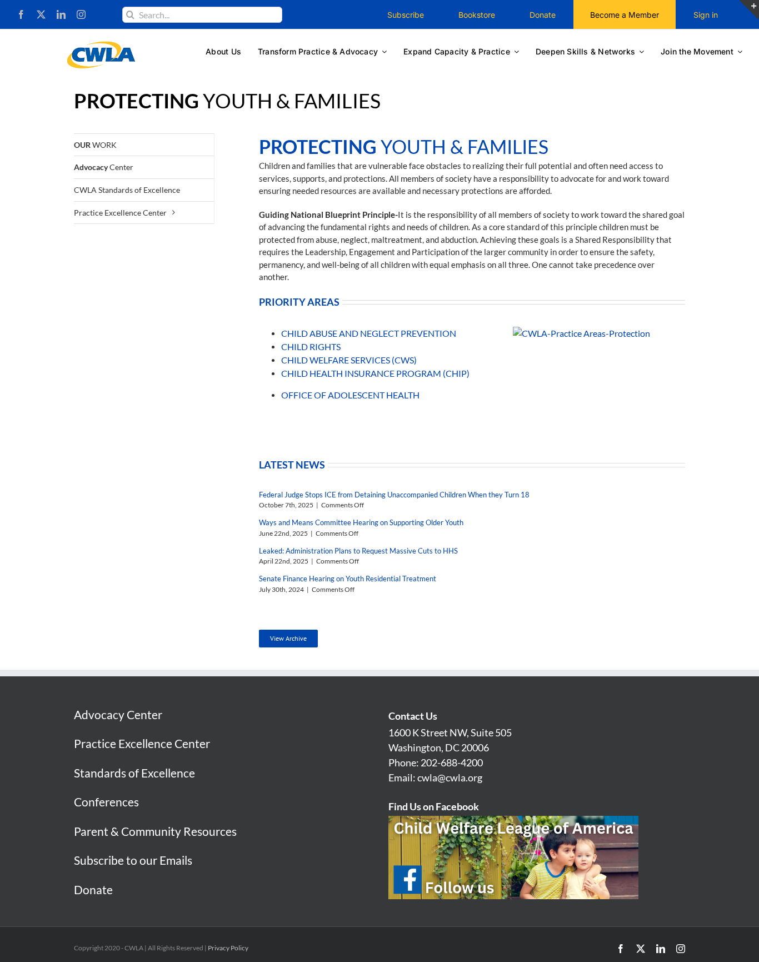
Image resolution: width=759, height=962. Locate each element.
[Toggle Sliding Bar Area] (749, 10)
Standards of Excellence (134, 773)
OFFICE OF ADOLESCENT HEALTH (350, 395)
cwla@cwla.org (449, 777)
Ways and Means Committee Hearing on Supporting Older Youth (361, 522)
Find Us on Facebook (433, 806)
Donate (93, 889)
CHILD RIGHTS (311, 346)
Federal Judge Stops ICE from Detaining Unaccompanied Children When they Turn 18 (394, 494)
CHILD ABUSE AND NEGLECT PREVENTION (368, 333)
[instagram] (81, 14)
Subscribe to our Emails (133, 860)
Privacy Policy (228, 948)
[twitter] (41, 14)
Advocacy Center (118, 714)
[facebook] (21, 14)
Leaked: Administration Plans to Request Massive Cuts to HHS (358, 550)
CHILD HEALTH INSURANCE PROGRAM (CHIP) (375, 373)
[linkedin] (61, 14)
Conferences (106, 802)
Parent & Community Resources (155, 831)
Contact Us (412, 716)
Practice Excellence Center (142, 743)
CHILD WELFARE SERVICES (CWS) (349, 360)
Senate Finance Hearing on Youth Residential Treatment (347, 578)
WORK (95, 144)
